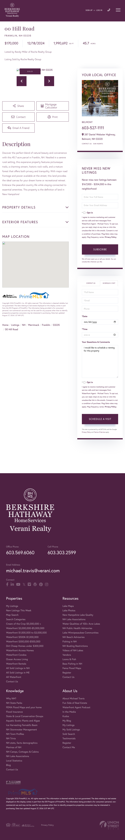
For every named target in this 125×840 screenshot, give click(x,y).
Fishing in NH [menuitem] (69, 641)
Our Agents (98, 144)
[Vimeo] (29, 584)
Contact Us (87, 144)
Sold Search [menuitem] (68, 734)
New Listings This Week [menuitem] (18, 610)
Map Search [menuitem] (12, 614)
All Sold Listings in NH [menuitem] (18, 668)
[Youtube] (18, 584)
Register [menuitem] (66, 672)
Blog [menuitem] (8, 765)
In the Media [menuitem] (69, 711)
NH (23, 325)
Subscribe (100, 249)
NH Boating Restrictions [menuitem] (75, 646)
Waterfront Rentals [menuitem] (16, 663)
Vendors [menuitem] (66, 654)
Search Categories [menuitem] (15, 619)
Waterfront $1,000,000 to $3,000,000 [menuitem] (26, 632)
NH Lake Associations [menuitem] (74, 619)
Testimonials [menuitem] (68, 738)
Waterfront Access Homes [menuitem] (20, 650)
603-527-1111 (93, 127)
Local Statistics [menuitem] (14, 760)
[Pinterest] (41, 584)
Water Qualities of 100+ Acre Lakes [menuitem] (81, 623)
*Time (84, 329)
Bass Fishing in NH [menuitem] (72, 663)
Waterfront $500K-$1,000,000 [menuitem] (22, 637)
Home (5, 325)
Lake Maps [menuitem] (68, 606)
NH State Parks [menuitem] (14, 703)
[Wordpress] (35, 584)
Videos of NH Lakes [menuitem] (72, 650)
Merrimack (33, 325)
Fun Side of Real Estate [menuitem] (74, 703)
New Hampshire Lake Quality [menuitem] (77, 614)
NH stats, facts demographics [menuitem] (22, 742)
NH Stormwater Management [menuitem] (21, 729)
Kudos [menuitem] (65, 716)
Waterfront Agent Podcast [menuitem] (76, 707)
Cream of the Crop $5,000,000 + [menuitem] (23, 623)
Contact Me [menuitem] (68, 747)
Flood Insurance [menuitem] (14, 711)
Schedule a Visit (109, 283)
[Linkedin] (12, 584)
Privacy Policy (110, 237)
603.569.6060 (20, 552)
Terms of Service (99, 432)
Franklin (46, 325)
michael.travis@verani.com (33, 570)
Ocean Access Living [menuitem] (17, 659)
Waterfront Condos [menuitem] (16, 654)
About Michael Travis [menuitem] (73, 698)
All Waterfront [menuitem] (13, 677)
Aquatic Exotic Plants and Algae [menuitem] (23, 720)
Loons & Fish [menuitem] (69, 659)
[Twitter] (24, 584)
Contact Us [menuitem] (12, 681)
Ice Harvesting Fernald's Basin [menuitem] (22, 725)
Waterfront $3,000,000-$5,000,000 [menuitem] (25, 628)
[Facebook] (7, 584)
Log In (99, 10)
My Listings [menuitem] (12, 606)
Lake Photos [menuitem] (68, 610)
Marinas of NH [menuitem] (13, 747)
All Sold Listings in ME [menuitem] (18, 672)
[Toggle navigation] (118, 9)
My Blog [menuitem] (66, 720)
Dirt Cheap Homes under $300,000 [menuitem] (24, 646)
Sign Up (89, 10)
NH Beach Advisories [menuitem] (73, 637)
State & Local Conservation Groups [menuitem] (24, 716)
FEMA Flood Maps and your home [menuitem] (24, 707)
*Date (84, 316)
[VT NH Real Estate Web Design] (109, 825)
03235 (56, 325)
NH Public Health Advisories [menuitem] (77, 628)
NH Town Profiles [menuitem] (15, 734)
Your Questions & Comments (96, 342)
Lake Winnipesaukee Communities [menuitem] (80, 632)
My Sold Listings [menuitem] (71, 729)
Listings (15, 325)
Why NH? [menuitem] (11, 698)
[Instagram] (46, 584)
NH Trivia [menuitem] (11, 738)
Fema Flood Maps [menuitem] (71, 668)
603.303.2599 (62, 552)
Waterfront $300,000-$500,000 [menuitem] (23, 641)
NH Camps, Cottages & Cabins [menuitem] (22, 751)
